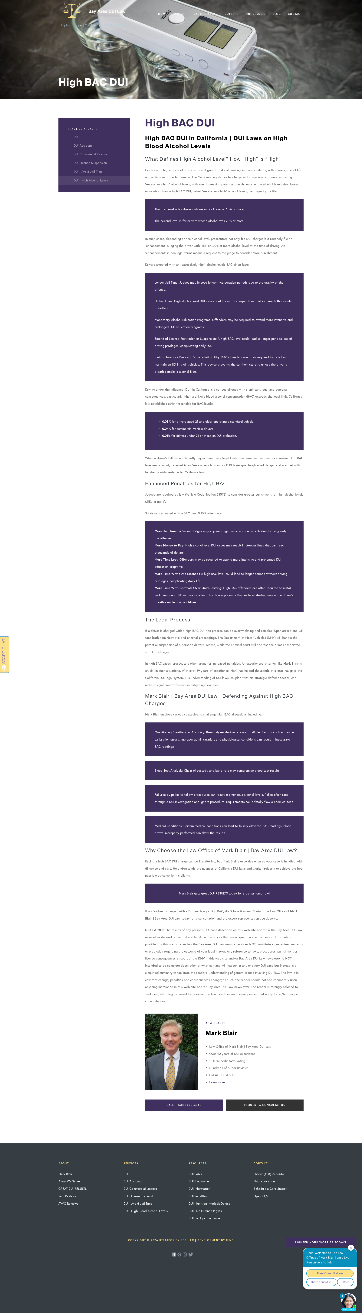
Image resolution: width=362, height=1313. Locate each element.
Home (162, 14)
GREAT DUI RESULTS (72, 1189)
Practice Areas (204, 14)
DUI (126, 1174)
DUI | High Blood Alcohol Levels (145, 1211)
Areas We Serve (69, 1181)
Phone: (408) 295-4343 (270, 1174)
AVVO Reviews (68, 1203)
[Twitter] (190, 1254)
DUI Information (199, 1189)
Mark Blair (65, 1174)
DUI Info (232, 14)
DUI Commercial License (140, 1189)
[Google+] (179, 1254)
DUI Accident (132, 1181)
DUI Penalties (198, 1196)
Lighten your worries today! (320, 1242)
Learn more (217, 1082)
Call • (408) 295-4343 (184, 1105)
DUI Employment (200, 1181)
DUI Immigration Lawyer (205, 1218)
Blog (277, 14)
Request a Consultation (265, 1105)
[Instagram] (185, 1254)
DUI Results (256, 14)
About (179, 14)
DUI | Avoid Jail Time (137, 1203)
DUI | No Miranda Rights (205, 1211)
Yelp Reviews (67, 1196)
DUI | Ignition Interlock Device (209, 1203)
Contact (295, 14)
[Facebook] (174, 1254)
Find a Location (264, 1181)
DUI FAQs (195, 1174)
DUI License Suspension (139, 1196)
